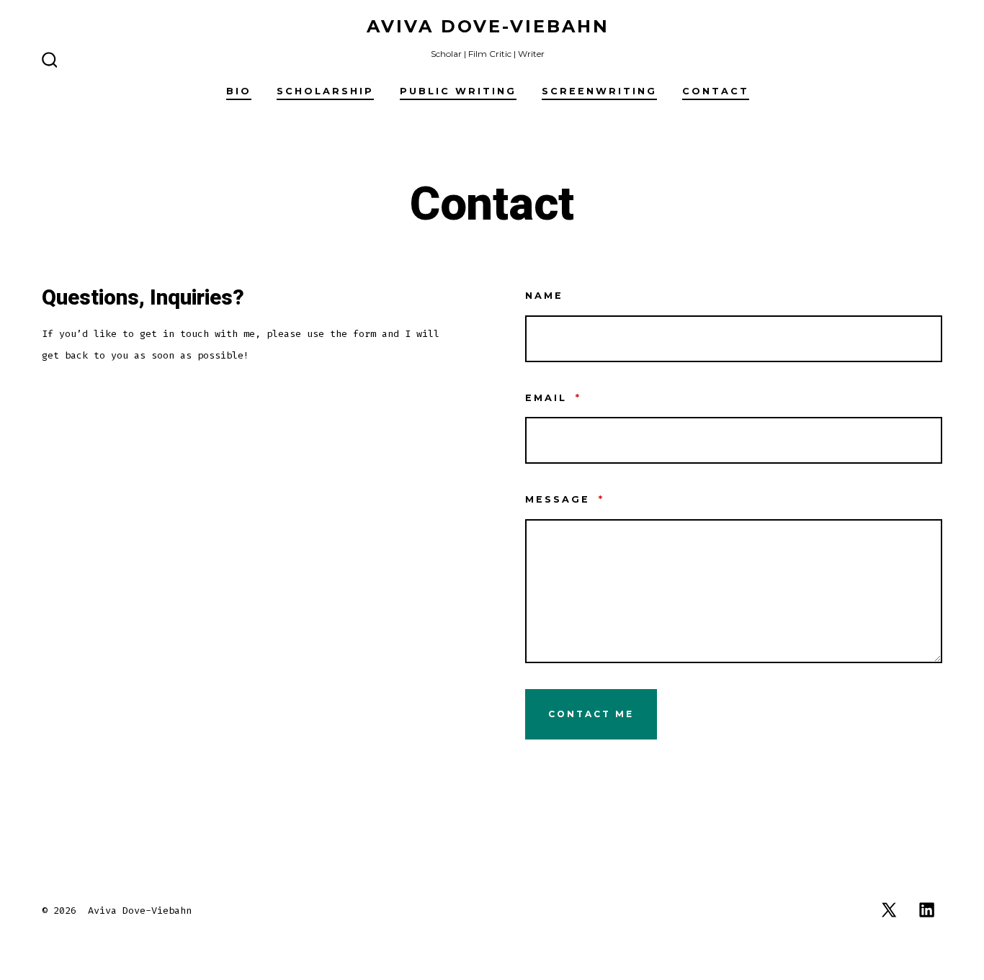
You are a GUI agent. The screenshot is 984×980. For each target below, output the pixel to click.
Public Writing (458, 91)
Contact (715, 91)
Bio (238, 91)
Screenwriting (599, 91)
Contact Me (591, 714)
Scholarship (325, 91)
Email (553, 397)
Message (564, 499)
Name (544, 295)
